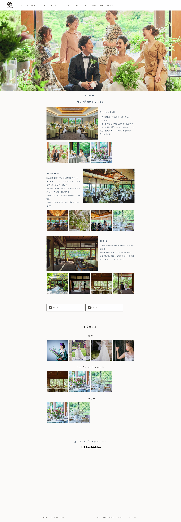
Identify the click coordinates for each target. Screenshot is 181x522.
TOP (21, 5)
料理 (101, 5)
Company (45, 517)
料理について (96, 308)
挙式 (86, 5)
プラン (44, 5)
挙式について (57, 308)
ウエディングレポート (73, 5)
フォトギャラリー (56, 5)
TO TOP (133, 517)
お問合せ (110, 5)
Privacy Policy (59, 517)
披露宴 (94, 5)
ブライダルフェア (32, 5)
